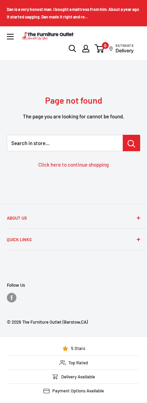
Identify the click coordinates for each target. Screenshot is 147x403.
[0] (99, 48)
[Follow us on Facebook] (11, 297)
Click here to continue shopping (73, 164)
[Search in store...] (131, 143)
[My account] (85, 48)
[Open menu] (10, 36)
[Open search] (72, 48)
